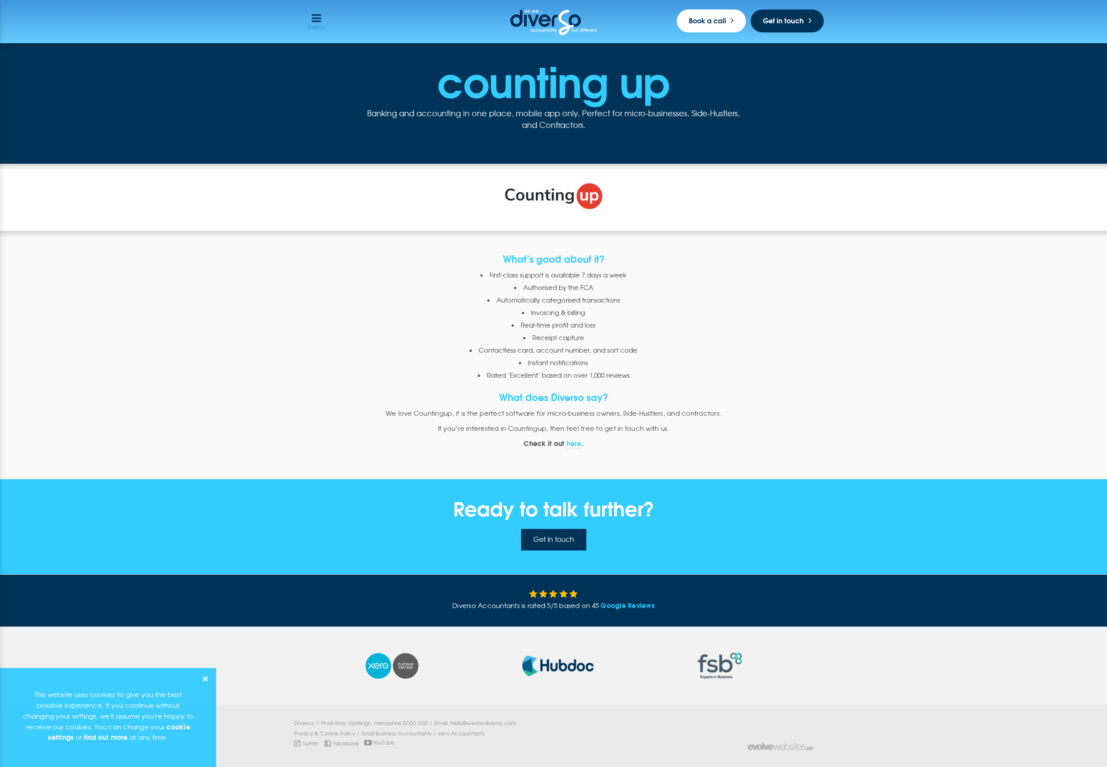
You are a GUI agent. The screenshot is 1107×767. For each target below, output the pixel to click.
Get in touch (783, 20)
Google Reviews (628, 606)
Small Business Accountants (397, 733)
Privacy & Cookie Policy (324, 733)
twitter (310, 743)
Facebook (346, 743)
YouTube (383, 742)
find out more (106, 737)
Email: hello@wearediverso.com (475, 723)
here (574, 443)
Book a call (707, 20)
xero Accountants (461, 733)
